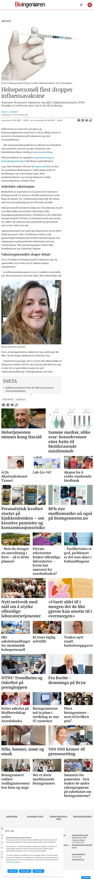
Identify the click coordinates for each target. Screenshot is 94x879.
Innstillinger (86, 877)
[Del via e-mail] (86, 120)
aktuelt (20, 400)
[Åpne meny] (90, 5)
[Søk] (81, 5)
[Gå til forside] (33, 5)
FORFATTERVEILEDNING (59, 817)
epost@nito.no (78, 859)
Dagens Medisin (42, 166)
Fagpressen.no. (15, 862)
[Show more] (31, 394)
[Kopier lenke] (90, 120)
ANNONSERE (11, 816)
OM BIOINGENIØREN (82, 816)
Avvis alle (12, 871)
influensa (8, 400)
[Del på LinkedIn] (83, 120)
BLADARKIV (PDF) (35, 816)
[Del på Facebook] (79, 120)
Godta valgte (25, 871)
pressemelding (44, 152)
